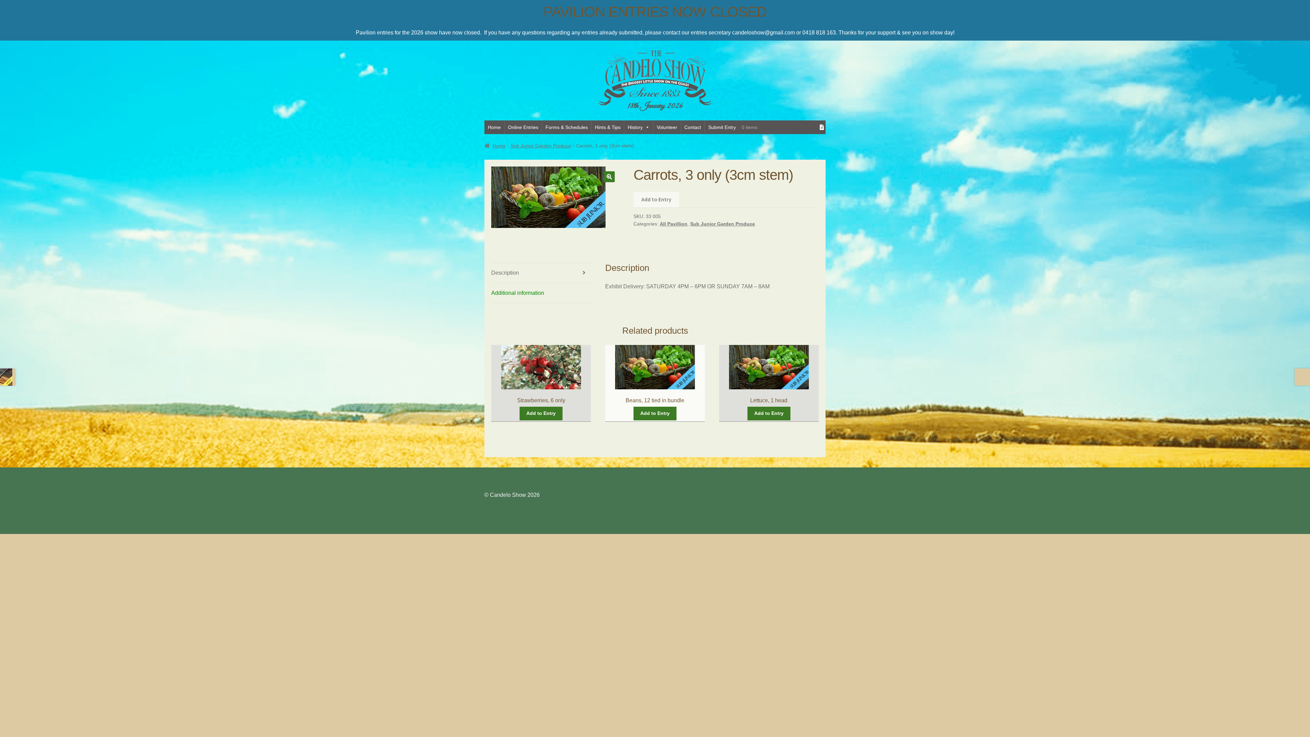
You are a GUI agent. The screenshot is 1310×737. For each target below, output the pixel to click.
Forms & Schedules (566, 127)
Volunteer (667, 127)
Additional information (517, 293)
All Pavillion (673, 224)
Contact (692, 127)
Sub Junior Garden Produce (541, 145)
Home (494, 127)
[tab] (541, 273)
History (635, 127)
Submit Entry (722, 127)
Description (505, 273)
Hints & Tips (608, 127)
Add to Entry (656, 199)
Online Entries (523, 127)
